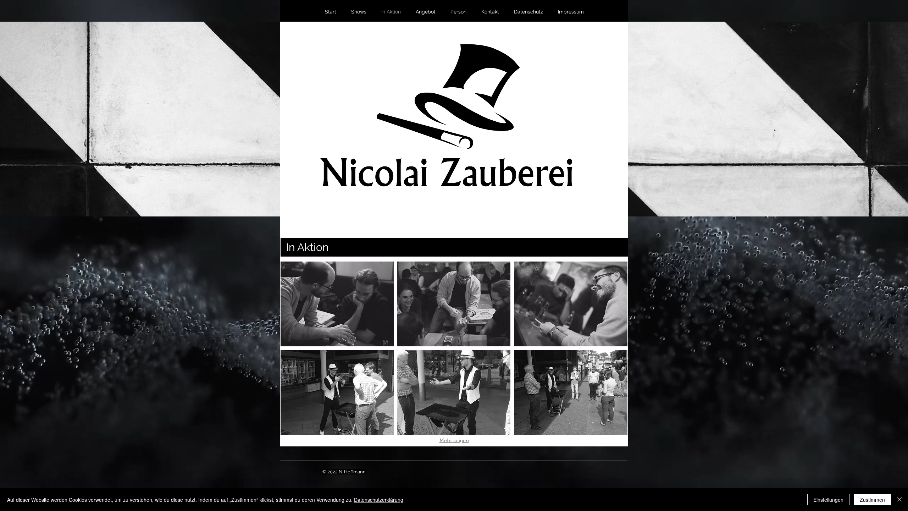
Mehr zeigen (454, 441)
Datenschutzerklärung (378, 499)
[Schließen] (899, 499)
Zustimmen (872, 499)
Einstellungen (828, 499)
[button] (337, 304)
